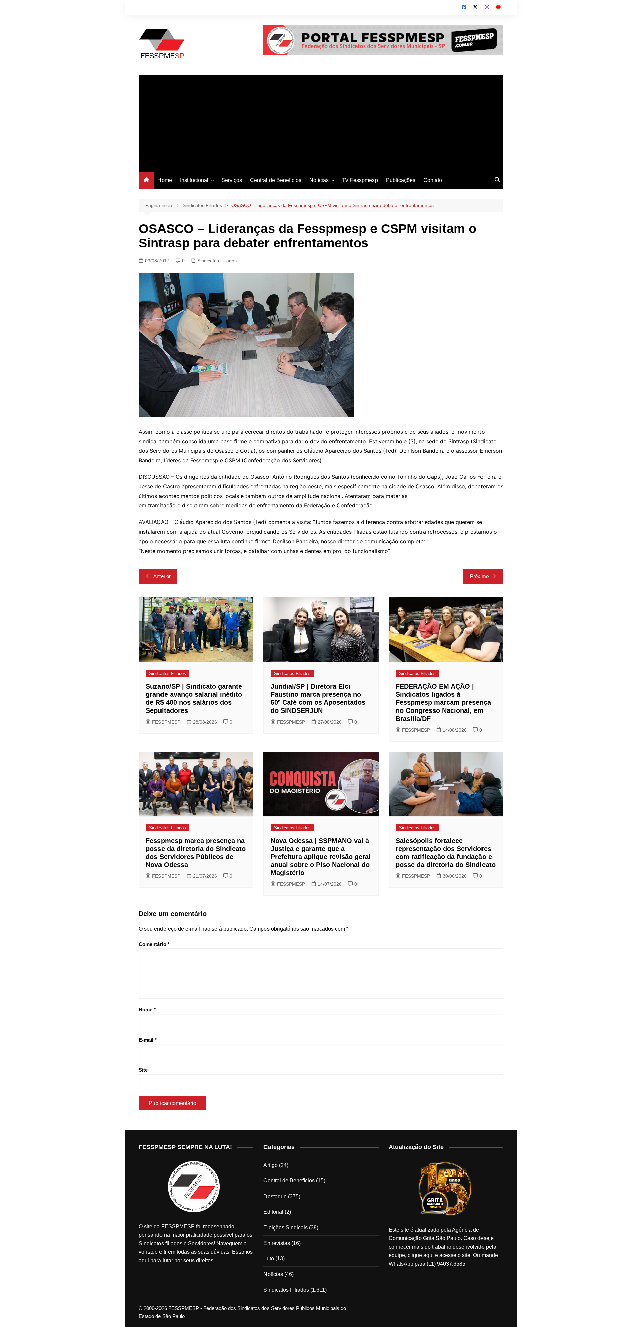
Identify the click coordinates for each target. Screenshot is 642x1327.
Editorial (273, 1212)
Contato (432, 180)
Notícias (319, 180)
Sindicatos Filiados (217, 260)
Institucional (194, 180)
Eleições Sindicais (285, 1227)
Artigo (270, 1165)
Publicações (400, 180)
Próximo (479, 576)
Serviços (231, 180)
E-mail (148, 1040)
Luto (268, 1258)
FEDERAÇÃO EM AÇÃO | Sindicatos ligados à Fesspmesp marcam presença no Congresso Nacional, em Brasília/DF (443, 702)
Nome (147, 1009)
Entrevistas (276, 1243)
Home (164, 180)
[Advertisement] (321, 122)
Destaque (275, 1196)
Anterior (162, 576)
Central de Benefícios (275, 180)
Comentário (154, 944)
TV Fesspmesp (360, 180)
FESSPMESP (166, 722)
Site (143, 1070)
